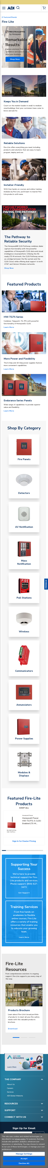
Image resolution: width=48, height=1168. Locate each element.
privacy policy (20, 1139)
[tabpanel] (24, 1008)
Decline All (24, 1163)
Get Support (24, 893)
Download (12, 1029)
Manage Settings (24, 1154)
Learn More (9, 327)
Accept (24, 1158)
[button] (46, 584)
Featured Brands (10, 17)
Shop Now (15, 59)
